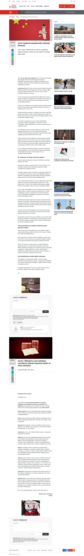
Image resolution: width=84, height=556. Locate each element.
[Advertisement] (6, 36)
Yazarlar (13, 1)
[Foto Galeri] (74, 1)
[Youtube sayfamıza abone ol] (70, 550)
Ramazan (46, 6)
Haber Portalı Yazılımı (15, 554)
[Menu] (61, 6)
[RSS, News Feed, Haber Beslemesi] (73, 550)
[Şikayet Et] (46, 331)
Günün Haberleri (24, 1)
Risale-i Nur (22, 6)
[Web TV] (71, 1)
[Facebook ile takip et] (64, 550)
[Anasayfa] (10, 1)
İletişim (38, 550)
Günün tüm (70, 12)
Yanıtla (22, 331)
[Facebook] (13, 50)
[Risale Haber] (13, 6)
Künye (34, 550)
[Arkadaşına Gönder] (13, 59)
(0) (26, 331)
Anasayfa (29, 550)
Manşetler (18, 1)
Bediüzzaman (39, 6)
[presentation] (13, 12)
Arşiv (29, 1)
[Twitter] (13, 52)
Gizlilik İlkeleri (44, 550)
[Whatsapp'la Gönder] (13, 57)
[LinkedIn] (13, 55)
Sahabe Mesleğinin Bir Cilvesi (31, 12)
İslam (32, 6)
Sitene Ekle (34, 1)
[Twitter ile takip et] (67, 550)
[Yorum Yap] (13, 64)
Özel (28, 6)
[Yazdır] (13, 61)
